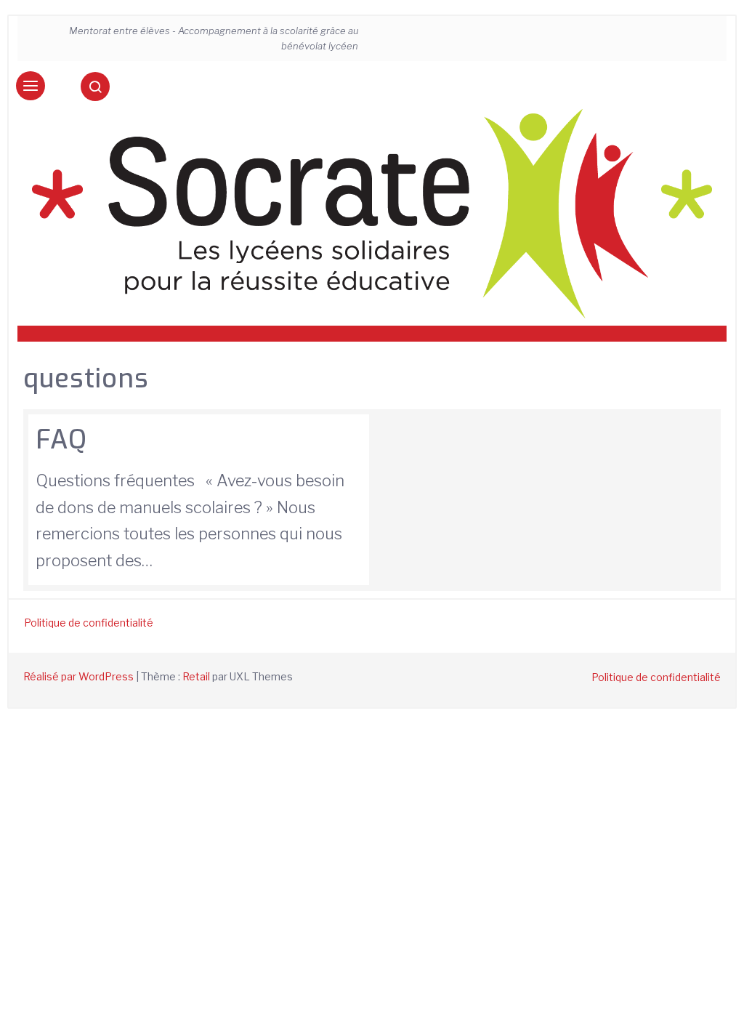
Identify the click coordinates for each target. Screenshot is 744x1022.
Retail (196, 676)
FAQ (61, 439)
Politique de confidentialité (88, 622)
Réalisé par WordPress (78, 676)
